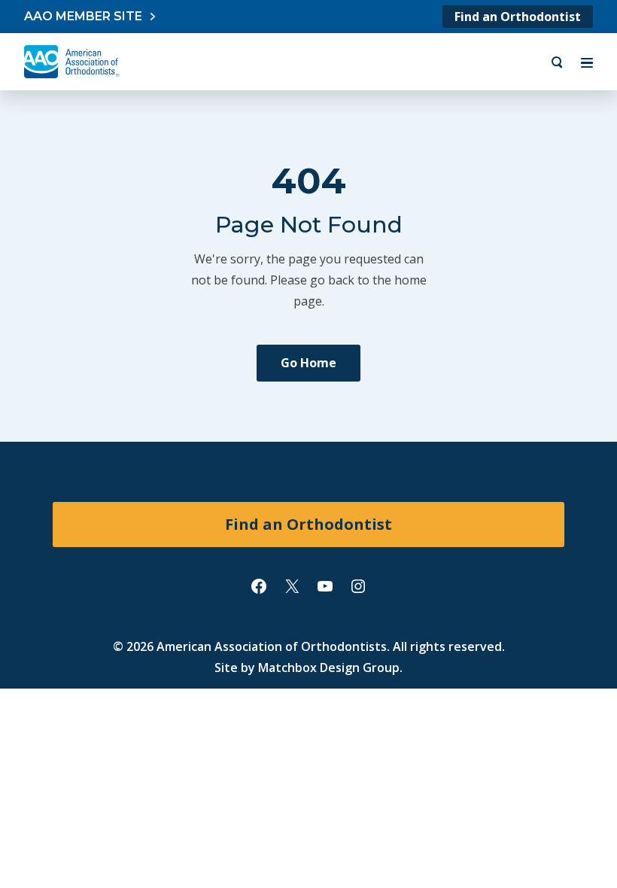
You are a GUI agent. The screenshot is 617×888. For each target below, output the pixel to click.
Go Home (308, 362)
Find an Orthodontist (517, 16)
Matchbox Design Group (329, 667)
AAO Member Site (83, 16)
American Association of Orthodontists (272, 646)
